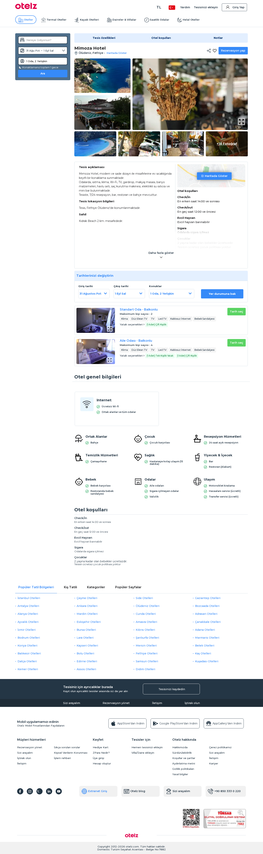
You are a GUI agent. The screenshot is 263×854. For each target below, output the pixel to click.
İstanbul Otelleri (29, 598)
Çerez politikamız (220, 747)
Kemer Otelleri (28, 669)
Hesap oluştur (102, 763)
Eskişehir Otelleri (89, 622)
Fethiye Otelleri (146, 653)
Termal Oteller (56, 19)
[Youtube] (59, 791)
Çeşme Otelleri (87, 598)
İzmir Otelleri (27, 630)
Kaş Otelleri (203, 653)
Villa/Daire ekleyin (143, 752)
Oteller (28, 19)
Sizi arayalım (71, 703)
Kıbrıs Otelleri (145, 630)
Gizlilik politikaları (183, 768)
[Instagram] (30, 791)
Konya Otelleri (27, 645)
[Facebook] (20, 791)
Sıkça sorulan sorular (67, 747)
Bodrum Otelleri (29, 637)
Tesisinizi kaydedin (171, 689)
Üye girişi (98, 758)
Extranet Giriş (97, 791)
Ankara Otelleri (87, 606)
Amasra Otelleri (146, 622)
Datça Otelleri (27, 661)
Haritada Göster (216, 176)
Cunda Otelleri (146, 614)
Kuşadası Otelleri (206, 661)
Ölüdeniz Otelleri (147, 606)
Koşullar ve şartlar (183, 758)
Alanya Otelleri (28, 614)
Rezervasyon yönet (116, 703)
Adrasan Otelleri (206, 614)
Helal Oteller (191, 19)
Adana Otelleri (205, 630)
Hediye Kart (100, 747)
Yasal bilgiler (180, 774)
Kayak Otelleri (89, 19)
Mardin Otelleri (87, 614)
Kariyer (213, 763)
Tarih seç (236, 311)
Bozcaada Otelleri (207, 606)
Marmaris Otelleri (207, 637)
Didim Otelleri (145, 669)
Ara (42, 73)
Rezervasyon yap (233, 50)
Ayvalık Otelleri (28, 622)
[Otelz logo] (26, 8)
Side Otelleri (144, 598)
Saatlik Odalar (159, 19)
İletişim (157, 703)
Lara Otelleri (85, 637)
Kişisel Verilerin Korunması (70, 752)
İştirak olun (192, 703)
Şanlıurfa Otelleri (147, 637)
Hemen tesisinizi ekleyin (147, 747)
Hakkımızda (180, 747)
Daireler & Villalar (124, 19)
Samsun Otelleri (147, 661)
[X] (39, 791)
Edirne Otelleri (87, 661)
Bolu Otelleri (85, 653)
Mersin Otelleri (146, 645)
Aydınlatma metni (183, 763)
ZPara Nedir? (101, 752)
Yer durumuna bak (222, 294)
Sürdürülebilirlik (182, 752)
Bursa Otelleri (86, 630)
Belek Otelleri (204, 645)
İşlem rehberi (62, 758)
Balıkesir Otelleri (29, 653)
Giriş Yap (238, 7)
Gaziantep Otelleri (207, 598)
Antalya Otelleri (28, 606)
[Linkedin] (49, 791)
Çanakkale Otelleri (208, 622)
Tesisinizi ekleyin (206, 7)
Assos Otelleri (86, 669)
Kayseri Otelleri (87, 645)
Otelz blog (137, 791)
